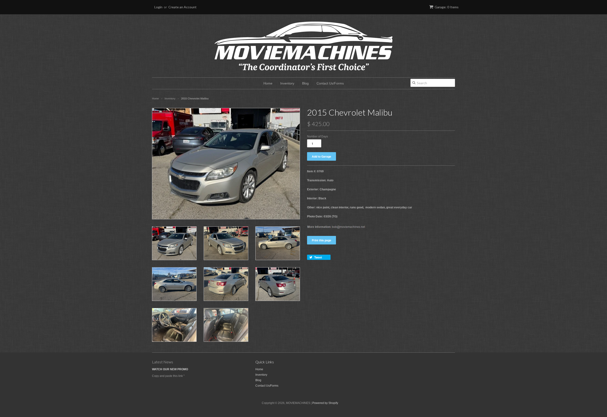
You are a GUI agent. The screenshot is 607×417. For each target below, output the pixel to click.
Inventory (287, 83)
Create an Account (182, 7)
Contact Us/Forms (330, 83)
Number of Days (317, 136)
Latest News (162, 362)
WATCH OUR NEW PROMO (170, 369)
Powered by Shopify (325, 403)
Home (267, 83)
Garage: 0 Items (447, 7)
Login (158, 7)
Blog (305, 83)
